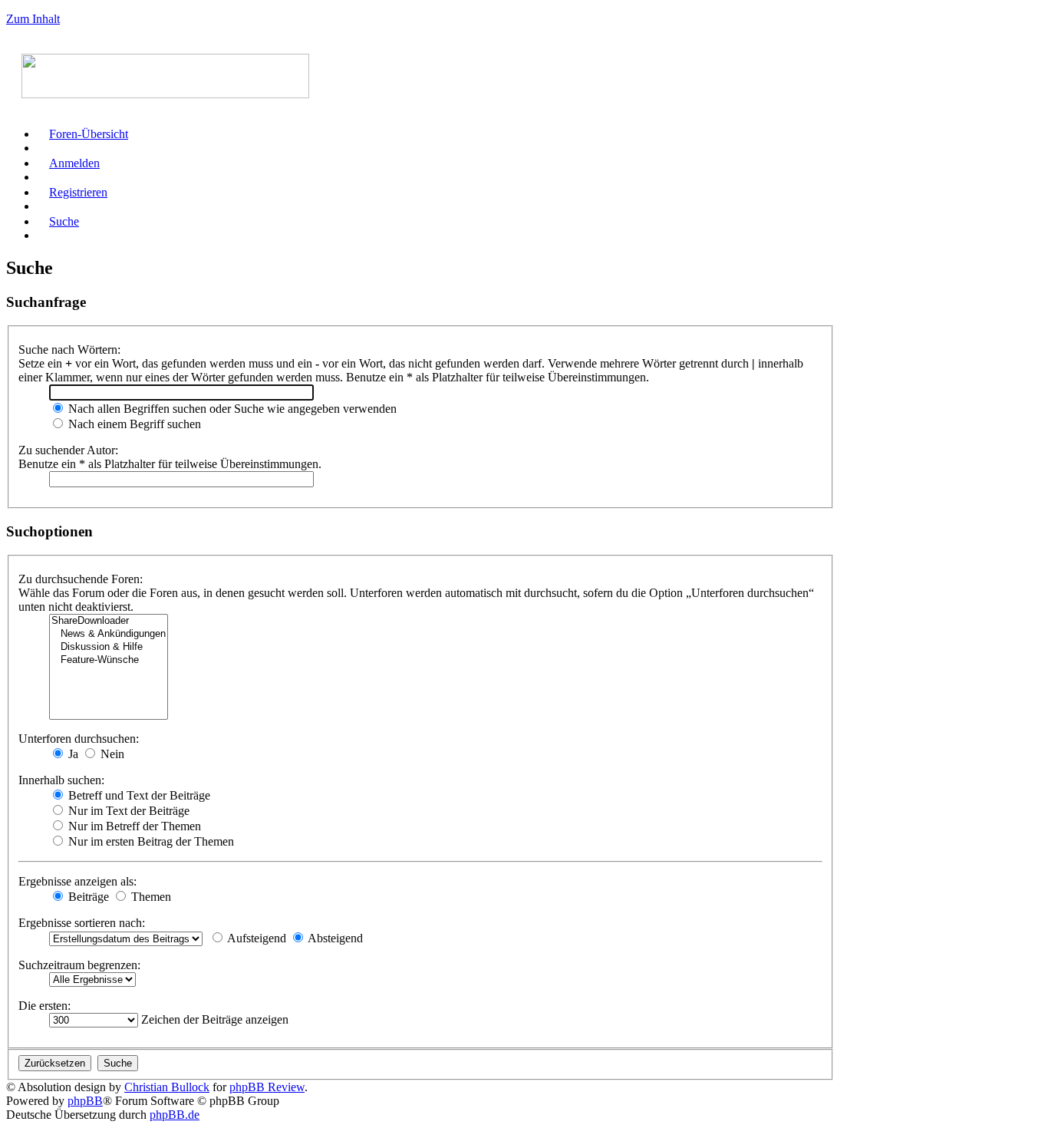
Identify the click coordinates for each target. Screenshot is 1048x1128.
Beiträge (87, 896)
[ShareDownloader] (108, 621)
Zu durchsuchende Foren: (80, 578)
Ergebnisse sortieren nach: (81, 922)
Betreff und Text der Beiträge (137, 795)
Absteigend (334, 938)
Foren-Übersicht (88, 133)
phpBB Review (267, 1086)
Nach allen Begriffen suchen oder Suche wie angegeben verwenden (231, 408)
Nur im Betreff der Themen (133, 826)
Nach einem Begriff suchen (133, 423)
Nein (110, 753)
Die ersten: (44, 1005)
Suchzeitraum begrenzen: (79, 964)
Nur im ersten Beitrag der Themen (149, 841)
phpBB (85, 1100)
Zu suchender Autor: (68, 450)
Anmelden (74, 163)
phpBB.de (174, 1114)
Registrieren (78, 192)
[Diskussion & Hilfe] (108, 647)
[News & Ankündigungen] (108, 634)
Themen (149, 896)
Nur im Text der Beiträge (127, 810)
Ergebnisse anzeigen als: (77, 881)
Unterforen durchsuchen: (78, 738)
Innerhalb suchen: (61, 780)
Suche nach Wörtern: (69, 349)
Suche (64, 221)
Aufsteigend (255, 938)
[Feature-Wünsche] (108, 660)
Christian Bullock (166, 1086)
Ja (71, 753)
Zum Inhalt (33, 18)
